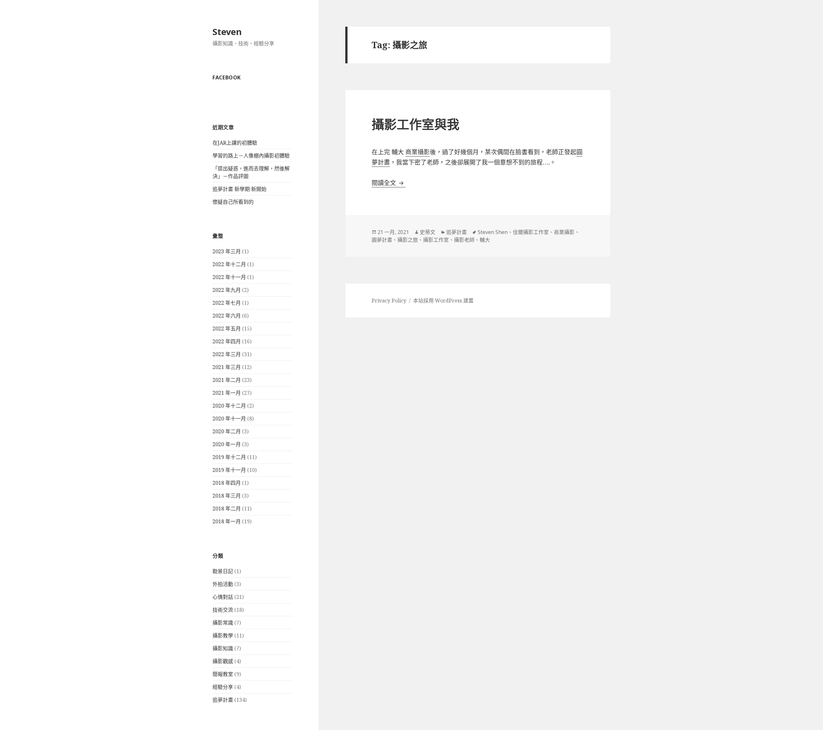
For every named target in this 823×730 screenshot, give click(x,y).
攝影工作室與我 (415, 123)
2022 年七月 (227, 302)
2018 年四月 (227, 482)
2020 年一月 (227, 444)
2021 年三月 (227, 367)
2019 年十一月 (229, 469)
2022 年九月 (227, 289)
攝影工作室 (436, 239)
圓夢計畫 (382, 239)
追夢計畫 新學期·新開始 (240, 189)
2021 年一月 (227, 392)
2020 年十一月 (229, 418)
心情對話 (223, 596)
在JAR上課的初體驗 (235, 142)
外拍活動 (223, 584)
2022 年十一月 (229, 277)
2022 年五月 (227, 328)
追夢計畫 (223, 699)
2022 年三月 (227, 354)
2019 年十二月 (229, 457)
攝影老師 (464, 239)
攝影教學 (223, 635)
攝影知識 (223, 648)
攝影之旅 (407, 239)
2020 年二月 (227, 431)
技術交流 (223, 609)
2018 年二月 (227, 508)
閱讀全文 (388, 183)
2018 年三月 (227, 495)
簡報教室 (223, 674)
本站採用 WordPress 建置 (443, 300)
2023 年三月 (227, 251)
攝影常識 (223, 622)
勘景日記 (223, 571)
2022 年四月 (227, 341)
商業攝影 (417, 152)
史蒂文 (427, 232)
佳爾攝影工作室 (531, 232)
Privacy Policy (389, 300)
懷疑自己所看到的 (233, 201)
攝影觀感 (223, 661)
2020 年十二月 (229, 405)
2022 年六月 (227, 315)
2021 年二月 (227, 379)
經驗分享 (223, 686)
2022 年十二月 (229, 264)
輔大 (485, 239)
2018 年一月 (227, 521)
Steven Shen (493, 232)
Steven (227, 32)
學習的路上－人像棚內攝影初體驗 (251, 155)
